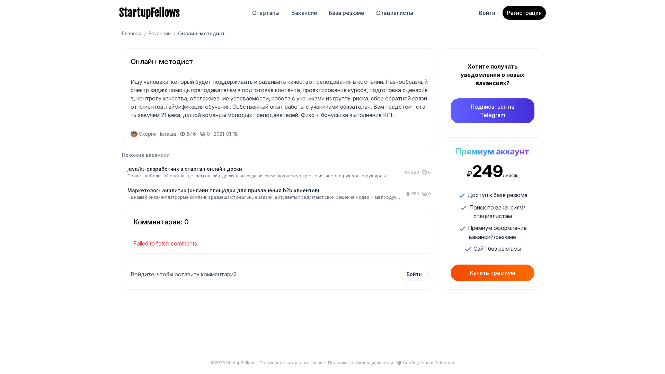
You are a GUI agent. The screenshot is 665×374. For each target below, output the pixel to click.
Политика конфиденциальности (360, 362)
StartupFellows (149, 13)
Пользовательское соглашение (292, 362)
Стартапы (266, 12)
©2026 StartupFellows (234, 362)
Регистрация (524, 12)
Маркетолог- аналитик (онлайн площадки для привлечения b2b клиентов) (223, 190)
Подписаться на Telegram (492, 110)
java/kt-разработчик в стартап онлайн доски (184, 169)
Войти (487, 12)
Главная (131, 33)
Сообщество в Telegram (428, 362)
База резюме (346, 12)
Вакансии (304, 12)
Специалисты (394, 12)
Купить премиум (492, 272)
